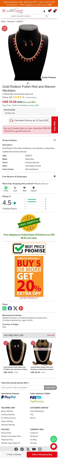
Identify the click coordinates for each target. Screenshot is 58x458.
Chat (6, 191)
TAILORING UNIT (8, 408)
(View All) (50, 335)
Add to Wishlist (14, 454)
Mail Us (33, 418)
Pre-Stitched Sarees (8, 418)
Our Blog (33, 440)
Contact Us (34, 433)
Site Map (33, 443)
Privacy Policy (6, 433)
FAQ (31, 415)
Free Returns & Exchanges (14, 176)
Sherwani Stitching (8, 425)
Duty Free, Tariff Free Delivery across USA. (20, 105)
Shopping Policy (7, 440)
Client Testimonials (37, 411)
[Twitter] (15, 308)
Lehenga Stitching (7, 415)
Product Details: (9, 140)
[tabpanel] (29, 52)
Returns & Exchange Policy (11, 436)
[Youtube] (34, 449)
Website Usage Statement (10, 443)
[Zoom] (29, 52)
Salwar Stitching (7, 421)
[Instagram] (40, 449)
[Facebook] (10, 308)
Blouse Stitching (7, 411)
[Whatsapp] (4, 308)
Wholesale (34, 436)
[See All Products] (29, 276)
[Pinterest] (21, 308)
